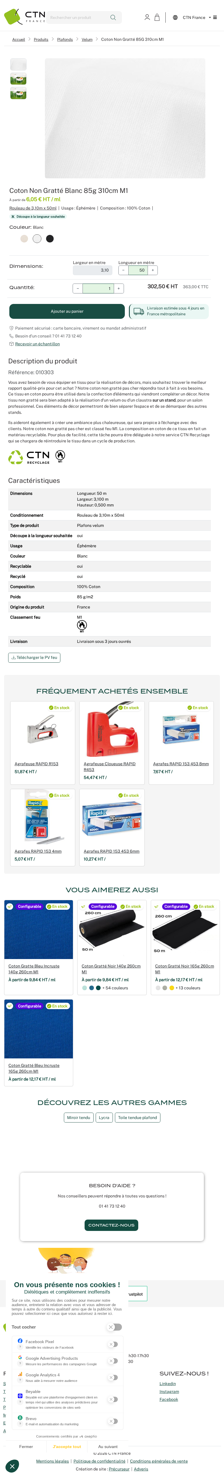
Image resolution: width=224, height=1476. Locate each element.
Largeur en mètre (89, 262)
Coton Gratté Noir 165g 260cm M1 (184, 969)
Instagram (169, 1391)
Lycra (104, 1117)
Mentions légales (52, 1461)
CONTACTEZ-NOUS (111, 1225)
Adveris (141, 1469)
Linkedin (168, 1383)
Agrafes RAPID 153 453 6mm (111, 851)
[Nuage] (165, 988)
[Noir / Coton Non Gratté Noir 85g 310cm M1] (50, 238)
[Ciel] (85, 988)
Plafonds (65, 39)
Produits (41, 39)
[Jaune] (172, 988)
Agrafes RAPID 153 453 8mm (181, 763)
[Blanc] (158, 988)
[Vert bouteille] (98, 988)
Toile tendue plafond (137, 1117)
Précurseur (119, 1469)
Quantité (21, 287)
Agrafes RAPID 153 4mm (38, 851)
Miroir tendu (78, 1117)
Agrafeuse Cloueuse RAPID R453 (110, 766)
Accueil (18, 39)
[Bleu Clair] (91, 988)
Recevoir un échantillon (37, 344)
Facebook (169, 1399)
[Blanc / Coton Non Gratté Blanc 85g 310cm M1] (37, 238)
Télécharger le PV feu (36, 657)
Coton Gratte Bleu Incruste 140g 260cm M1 (34, 969)
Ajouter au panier (67, 311)
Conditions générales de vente (159, 1461)
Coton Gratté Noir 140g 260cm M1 (111, 969)
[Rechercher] (113, 17)
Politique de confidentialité (99, 1461)
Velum (87, 39)
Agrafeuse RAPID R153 (36, 763)
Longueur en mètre (136, 262)
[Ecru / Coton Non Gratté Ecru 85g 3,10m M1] (24, 238)
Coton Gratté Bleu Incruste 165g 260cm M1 (34, 1068)
